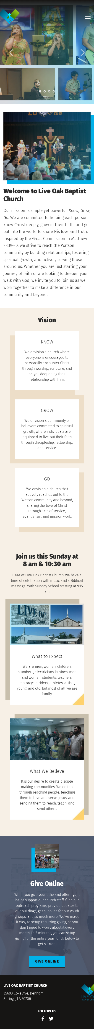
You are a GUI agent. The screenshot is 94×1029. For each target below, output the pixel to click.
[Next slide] (82, 52)
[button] (88, 16)
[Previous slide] (11, 52)
